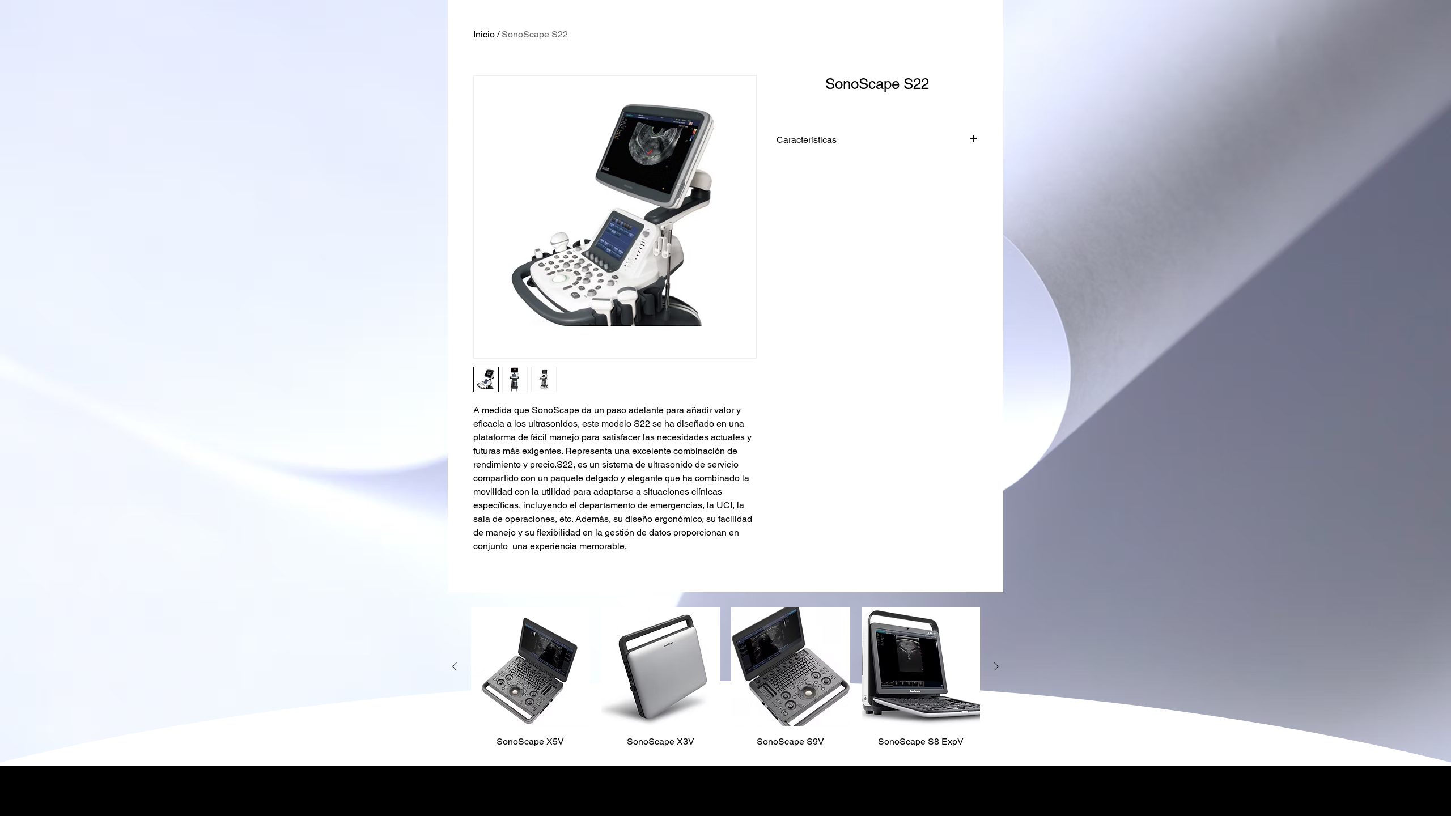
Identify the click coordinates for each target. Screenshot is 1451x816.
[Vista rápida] (530, 666)
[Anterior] (454, 666)
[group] (725, 682)
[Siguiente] (996, 666)
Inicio (484, 34)
